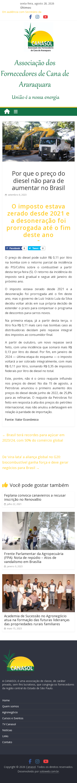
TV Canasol (9, 724)
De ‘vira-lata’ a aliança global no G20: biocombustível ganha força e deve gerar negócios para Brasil (35, 462)
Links (5, 736)
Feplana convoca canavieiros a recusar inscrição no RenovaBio (35, 497)
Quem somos (10, 706)
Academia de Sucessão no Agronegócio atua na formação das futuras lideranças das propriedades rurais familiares (37, 620)
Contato (7, 742)
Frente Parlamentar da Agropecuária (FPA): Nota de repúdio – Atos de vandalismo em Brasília (33, 557)
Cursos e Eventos (12, 718)
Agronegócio (10, 712)
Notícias (7, 730)
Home (6, 700)
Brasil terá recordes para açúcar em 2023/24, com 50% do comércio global (33, 438)
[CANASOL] (18, 650)
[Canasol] (7, 112)
